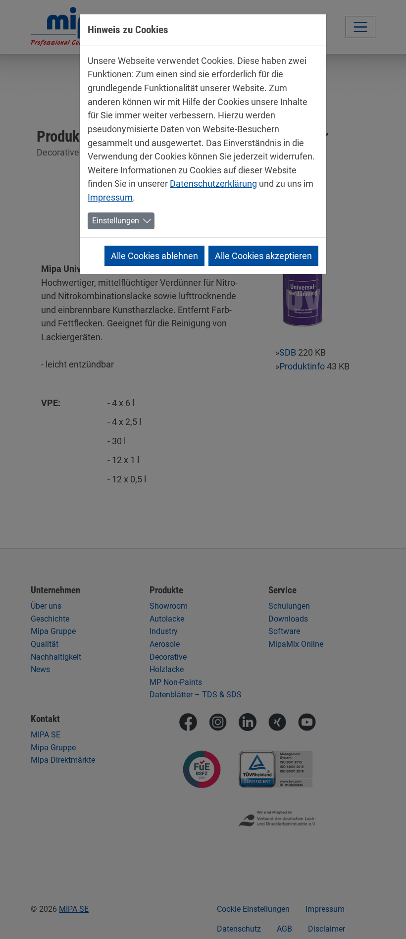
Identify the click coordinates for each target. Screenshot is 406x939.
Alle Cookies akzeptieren (263, 256)
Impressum (110, 197)
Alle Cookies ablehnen (154, 256)
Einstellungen (115, 220)
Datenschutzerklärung (213, 183)
